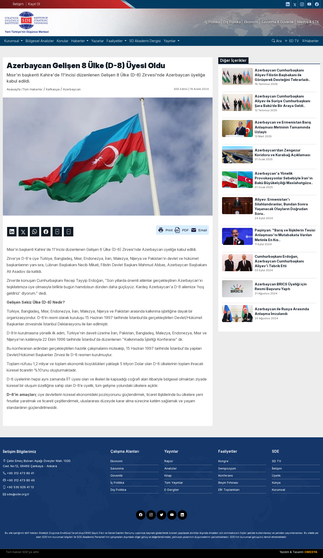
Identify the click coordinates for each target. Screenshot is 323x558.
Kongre (223, 461)
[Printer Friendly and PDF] (182, 229)
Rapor (168, 461)
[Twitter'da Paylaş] (23, 231)
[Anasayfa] (26, 22)
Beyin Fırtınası (228, 482)
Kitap (168, 475)
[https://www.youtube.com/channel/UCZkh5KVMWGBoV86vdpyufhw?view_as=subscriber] (309, 4)
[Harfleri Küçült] (68, 231)
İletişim (18, 4)
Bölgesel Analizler (40, 41)
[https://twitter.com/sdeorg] (295, 4)
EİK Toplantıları (229, 490)
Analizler (170, 468)
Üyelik (276, 475)
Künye (276, 482)
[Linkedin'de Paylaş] (12, 231)
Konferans (225, 475)
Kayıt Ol (34, 4)
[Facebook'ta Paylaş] (46, 231)
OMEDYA (310, 552)
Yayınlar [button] (170, 41)
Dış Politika (118, 490)
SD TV (293, 41)
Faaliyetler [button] (115, 41)
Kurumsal (278, 490)
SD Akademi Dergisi (145, 41)
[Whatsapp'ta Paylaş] (34, 231)
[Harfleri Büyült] (57, 231)
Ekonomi (116, 461)
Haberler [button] (78, 41)
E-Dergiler (171, 490)
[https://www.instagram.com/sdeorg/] (302, 4)
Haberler (312, 41)
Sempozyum (227, 468)
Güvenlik (116, 475)
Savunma (117, 468)
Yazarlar (97, 41)
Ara (278, 41)
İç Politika (117, 482)
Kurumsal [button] (12, 41)
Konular (62, 41)
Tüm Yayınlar (173, 482)
